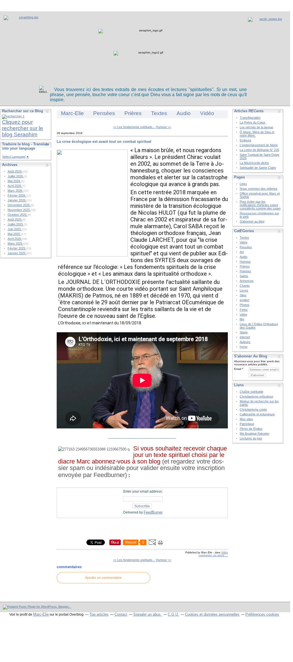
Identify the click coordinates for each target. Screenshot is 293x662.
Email (237, 368)
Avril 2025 (15, 238)
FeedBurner (153, 512)
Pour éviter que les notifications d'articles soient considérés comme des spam (260, 205)
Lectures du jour (251, 438)
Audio (184, 113)
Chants (245, 285)
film (242, 319)
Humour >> (163, 127)
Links (243, 184)
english (244, 300)
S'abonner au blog (252, 221)
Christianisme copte (253, 409)
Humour (245, 261)
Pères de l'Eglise (251, 428)
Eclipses (245, 140)
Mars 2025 (15, 243)
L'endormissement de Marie (259, 145)
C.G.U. (173, 614)
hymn (243, 346)
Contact (120, 614)
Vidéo (207, 113)
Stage (244, 332)
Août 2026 (15, 171)
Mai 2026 (14, 181)
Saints (244, 276)
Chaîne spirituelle (251, 391)
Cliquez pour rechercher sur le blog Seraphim (22, 128)
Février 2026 (17, 195)
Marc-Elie (72, 113)
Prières (133, 113)
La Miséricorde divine (254, 163)
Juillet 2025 (16, 224)
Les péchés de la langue (256, 127)
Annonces (247, 281)
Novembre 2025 (19, 210)
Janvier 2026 (17, 200)
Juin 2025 (15, 229)
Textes (159, 113)
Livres (244, 290)
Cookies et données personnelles (212, 614)
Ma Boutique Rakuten (254, 433)
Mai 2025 (14, 234)
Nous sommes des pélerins (258, 188)
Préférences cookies (262, 614)
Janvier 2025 (17, 253)
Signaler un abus (147, 614)
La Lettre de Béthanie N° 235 (259, 150)
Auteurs (245, 342)
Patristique (247, 424)
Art (242, 252)
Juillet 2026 (16, 176)
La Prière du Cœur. (253, 122)
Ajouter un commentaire (103, 578)
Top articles (99, 614)
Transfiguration (250, 117)
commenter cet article (212, 555)
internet (245, 337)
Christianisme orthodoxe (256, 396)
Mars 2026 (15, 190)
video (243, 314)
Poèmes (245, 271)
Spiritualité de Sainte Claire (258, 167)
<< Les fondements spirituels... (134, 127)
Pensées (104, 113)
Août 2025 (15, 219)
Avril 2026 (15, 185)
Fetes (244, 309)
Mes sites (246, 419)
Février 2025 (17, 248)
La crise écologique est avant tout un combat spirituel (104, 141)
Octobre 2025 (17, 214)
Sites (243, 295)
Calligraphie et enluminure (257, 414)
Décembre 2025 (19, 205)
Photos (244, 305)
